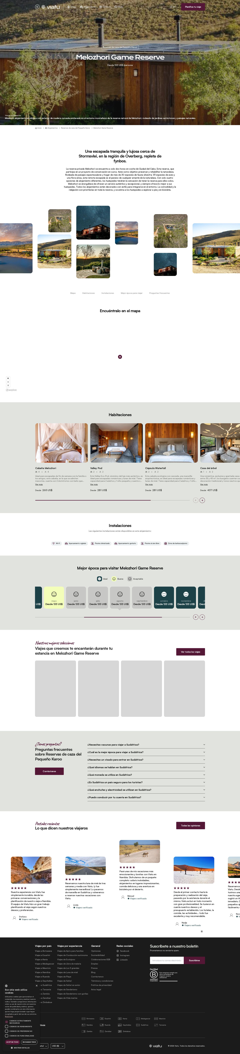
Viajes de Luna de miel (67, 972)
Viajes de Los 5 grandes (68, 968)
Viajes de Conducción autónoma (72, 955)
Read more (9, 1016)
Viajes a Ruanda (42, 976)
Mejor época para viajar (131, 293)
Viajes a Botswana (43, 951)
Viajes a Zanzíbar (43, 998)
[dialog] (21, 1017)
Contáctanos (97, 976)
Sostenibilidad (98, 955)
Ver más (39, 484)
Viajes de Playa (64, 976)
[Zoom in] (8, 378)
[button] (61, 443)
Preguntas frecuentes (159, 293)
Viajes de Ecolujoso (66, 959)
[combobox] (6, 986)
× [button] (37, 986)
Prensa (94, 968)
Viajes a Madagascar (44, 964)
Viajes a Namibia (42, 972)
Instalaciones (108, 293)
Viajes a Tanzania (43, 989)
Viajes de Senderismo (67, 989)
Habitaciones (88, 293)
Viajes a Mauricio (43, 968)
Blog (93, 972)
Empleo (94, 964)
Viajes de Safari (64, 981)
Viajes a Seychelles (43, 981)
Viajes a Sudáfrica (43, 985)
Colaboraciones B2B (100, 959)
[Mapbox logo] (11, 390)
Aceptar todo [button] (12, 1042)
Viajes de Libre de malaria (69, 964)
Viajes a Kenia (41, 959)
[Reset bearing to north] (8, 385)
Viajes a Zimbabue (43, 1002)
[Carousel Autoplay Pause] (202, 931)
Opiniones (96, 951)
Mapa (73, 293)
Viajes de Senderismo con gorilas (72, 994)
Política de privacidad (101, 985)
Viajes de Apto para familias (70, 951)
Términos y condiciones (102, 981)
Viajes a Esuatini (42, 955)
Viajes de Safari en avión (68, 985)
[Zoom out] (8, 382)
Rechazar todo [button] (29, 1042)
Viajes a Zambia (42, 994)
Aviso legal (96, 989)
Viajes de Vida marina (67, 998)
